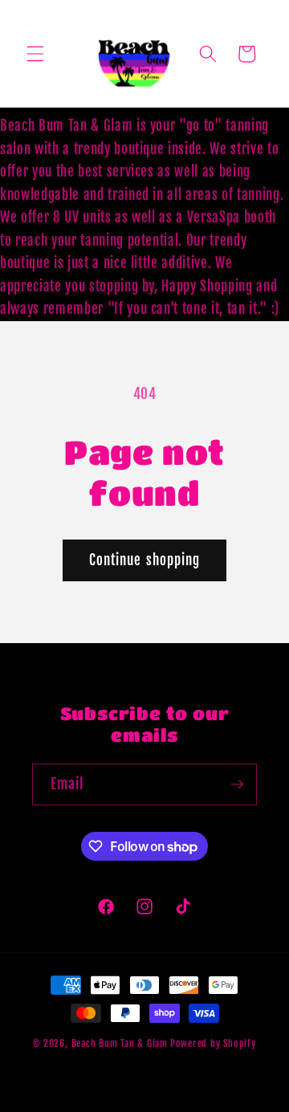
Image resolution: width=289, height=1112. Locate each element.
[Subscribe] (237, 784)
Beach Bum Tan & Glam (119, 1043)
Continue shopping (145, 560)
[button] (35, 54)
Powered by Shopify (213, 1043)
